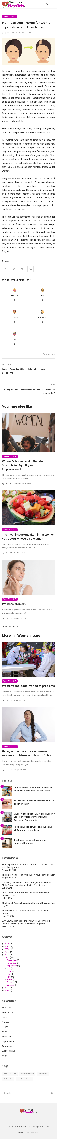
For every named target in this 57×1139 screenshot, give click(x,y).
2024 (7, 949)
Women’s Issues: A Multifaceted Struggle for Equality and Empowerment (23, 465)
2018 (7, 990)
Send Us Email (32, 1132)
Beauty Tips (7, 1012)
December (11, 960)
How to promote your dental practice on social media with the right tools (33, 789)
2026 (7, 944)
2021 (7, 957)
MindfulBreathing (27, 1073)
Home (20, 1132)
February (11, 982)
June (9, 971)
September (12, 966)
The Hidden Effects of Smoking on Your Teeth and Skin (34, 802)
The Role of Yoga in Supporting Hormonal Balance (30, 841)
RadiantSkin (8, 1079)
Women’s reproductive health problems (28, 686)
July (9, 968)
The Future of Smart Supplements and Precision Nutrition (25, 912)
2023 (7, 952)
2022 (7, 955)
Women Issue (9, 17)
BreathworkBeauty (24, 1079)
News (4, 1031)
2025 (7, 946)
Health (5, 1026)
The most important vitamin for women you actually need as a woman (28, 537)
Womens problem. (14, 604)
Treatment (7, 1046)
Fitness (5, 1022)
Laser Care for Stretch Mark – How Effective (23, 370)
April (9, 977)
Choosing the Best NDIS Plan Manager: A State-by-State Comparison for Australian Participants (34, 816)
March (9, 979)
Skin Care (6, 1036)
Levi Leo (8, 483)
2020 (7, 988)
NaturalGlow (42, 1073)
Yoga (4, 1055)
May (9, 974)
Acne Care (7, 1007)
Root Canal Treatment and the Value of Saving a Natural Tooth (33, 828)
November (11, 963)
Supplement (8, 1041)
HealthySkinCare (10, 1073)
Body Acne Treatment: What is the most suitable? (29, 391)
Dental (5, 1017)
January (10, 985)
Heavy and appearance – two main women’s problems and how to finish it (28, 753)
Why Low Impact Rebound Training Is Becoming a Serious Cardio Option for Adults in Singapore (26, 922)
